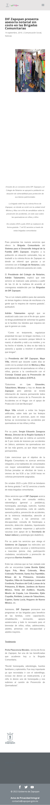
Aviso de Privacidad (25, 798)
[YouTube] (32, 787)
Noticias (8, 36)
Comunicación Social (32, 32)
